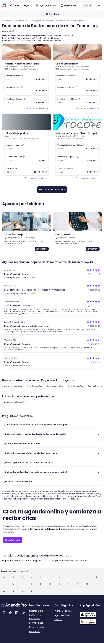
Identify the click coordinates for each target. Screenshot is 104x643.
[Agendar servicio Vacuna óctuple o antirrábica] (77, 147)
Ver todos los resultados (52, 189)
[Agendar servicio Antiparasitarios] (77, 170)
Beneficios (34, 631)
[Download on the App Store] (91, 613)
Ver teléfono (42, 249)
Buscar (88, 5)
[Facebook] (10, 613)
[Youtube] (23, 613)
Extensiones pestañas (13, 386)
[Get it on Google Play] (91, 621)
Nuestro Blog (36, 610)
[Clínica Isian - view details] (77, 52)
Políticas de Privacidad (35, 617)
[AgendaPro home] (4, 5)
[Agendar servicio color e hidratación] (26, 158)
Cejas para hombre (55, 386)
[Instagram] (4, 613)
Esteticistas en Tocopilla (14, 402)
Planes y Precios (63, 610)
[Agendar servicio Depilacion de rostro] (26, 77)
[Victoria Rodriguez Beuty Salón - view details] (26, 52)
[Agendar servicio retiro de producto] (26, 147)
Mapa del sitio (36, 627)
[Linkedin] (17, 613)
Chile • (11, 20)
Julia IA (58, 619)
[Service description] (25, 75)
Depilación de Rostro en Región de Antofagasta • (34, 20)
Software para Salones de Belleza (48, 529)
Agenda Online (62, 615)
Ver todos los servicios (35, 108)
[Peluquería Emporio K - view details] (26, 122)
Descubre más (12, 540)
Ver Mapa (54, 14)
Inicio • (5, 20)
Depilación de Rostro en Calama (69, 560)
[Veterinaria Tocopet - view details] (77, 122)
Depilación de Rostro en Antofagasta (21, 560)
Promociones (36, 622)
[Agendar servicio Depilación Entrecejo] (77, 89)
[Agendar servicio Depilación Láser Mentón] (77, 101)
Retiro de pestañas (34, 386)
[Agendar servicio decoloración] (26, 170)
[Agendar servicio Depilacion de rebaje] (26, 101)
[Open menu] (99, 5)
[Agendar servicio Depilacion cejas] (26, 89)
